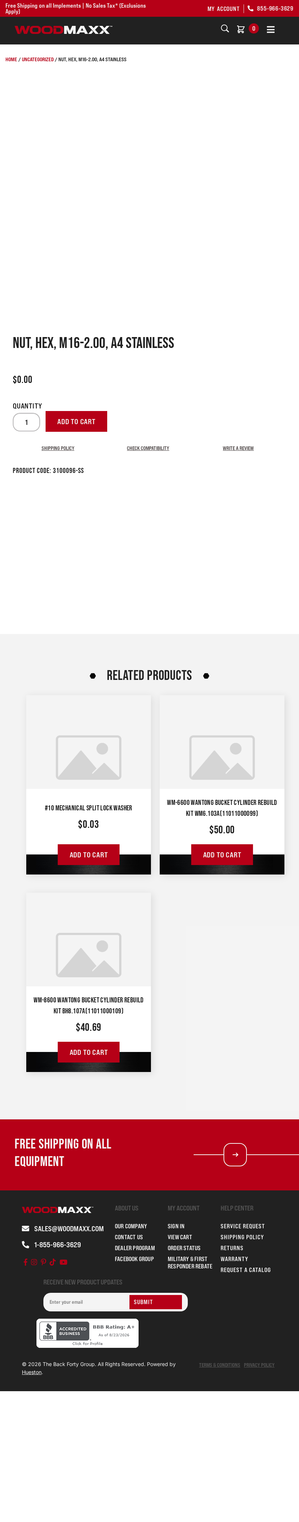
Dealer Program (135, 1248)
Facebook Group (134, 1259)
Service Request (243, 1226)
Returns (232, 1248)
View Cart (180, 1237)
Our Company (131, 1226)
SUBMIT (143, 1302)
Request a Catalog (246, 1269)
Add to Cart (89, 854)
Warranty (234, 1259)
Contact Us (129, 1237)
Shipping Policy (58, 448)
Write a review (238, 448)
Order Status (184, 1248)
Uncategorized (38, 59)
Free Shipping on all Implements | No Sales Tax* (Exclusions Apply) (75, 8)
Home (11, 59)
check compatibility (148, 448)
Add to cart (76, 421)
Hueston (32, 1372)
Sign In (176, 1226)
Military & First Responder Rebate (190, 1262)
